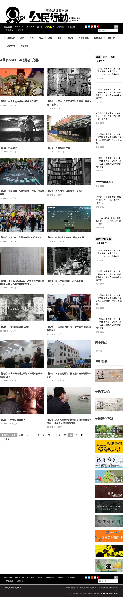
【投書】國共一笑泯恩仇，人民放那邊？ (66, 280)
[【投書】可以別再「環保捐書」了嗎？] (69, 171)
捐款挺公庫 (49, 27)
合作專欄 (11, 46)
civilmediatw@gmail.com (109, 593)
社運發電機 (84, 37)
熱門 (105, 56)
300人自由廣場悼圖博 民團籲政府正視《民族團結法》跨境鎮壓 (108, 221)
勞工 (41, 37)
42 (82, 435)
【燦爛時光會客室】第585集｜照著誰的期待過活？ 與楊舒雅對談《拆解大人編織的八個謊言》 (108, 94)
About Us (19, 27)
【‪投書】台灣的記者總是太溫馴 (14, 326)
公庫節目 (98, 37)
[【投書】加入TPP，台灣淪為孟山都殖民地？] (22, 218)
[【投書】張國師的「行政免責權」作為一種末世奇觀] (22, 171)
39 (65, 435)
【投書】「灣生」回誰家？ (12, 419)
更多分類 (24, 46)
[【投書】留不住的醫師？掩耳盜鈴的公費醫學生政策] (69, 354)
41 (76, 435)
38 (59, 435)
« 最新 (21, 435)
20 (43, 435)
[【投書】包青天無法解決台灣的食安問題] (22, 82)
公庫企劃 (111, 37)
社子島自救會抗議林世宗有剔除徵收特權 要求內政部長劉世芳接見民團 (108, 116)
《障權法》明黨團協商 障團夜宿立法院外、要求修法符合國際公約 (108, 200)
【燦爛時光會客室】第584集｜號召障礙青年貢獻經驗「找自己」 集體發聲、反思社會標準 (109, 138)
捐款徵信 (61, 27)
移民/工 (70, 37)
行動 (112, 56)
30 (49, 435)
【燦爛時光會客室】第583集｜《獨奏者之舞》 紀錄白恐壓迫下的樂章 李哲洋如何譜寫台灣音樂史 (109, 162)
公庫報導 (11, 37)
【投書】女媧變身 (8, 147)
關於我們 (8, 27)
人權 (32, 37)
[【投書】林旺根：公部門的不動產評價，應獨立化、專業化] (69, 82)
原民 (50, 37)
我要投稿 (71, 27)
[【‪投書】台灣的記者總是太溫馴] (22, 307)
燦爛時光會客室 (103, 238)
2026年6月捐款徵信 (104, 182)
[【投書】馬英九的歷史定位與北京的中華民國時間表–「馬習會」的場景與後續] (69, 400)
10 (38, 435)
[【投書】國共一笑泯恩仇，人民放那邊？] (69, 261)
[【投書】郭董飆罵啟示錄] (69, 128)
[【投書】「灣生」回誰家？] (22, 400)
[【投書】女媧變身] (22, 128)
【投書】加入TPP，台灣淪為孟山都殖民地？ (21, 237)
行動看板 (9, 30)
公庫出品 (19, 30)
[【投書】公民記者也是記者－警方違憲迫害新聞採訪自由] (69, 307)
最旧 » (8, 439)
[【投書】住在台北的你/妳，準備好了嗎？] (69, 218)
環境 (22, 37)
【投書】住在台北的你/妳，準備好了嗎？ (66, 237)
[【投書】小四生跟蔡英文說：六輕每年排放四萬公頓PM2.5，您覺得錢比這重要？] (22, 261)
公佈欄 (39, 27)
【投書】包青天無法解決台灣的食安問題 (19, 101)
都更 (60, 37)
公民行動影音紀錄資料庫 (12, 588)
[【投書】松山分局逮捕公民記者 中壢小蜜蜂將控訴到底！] (22, 354)
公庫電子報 (101, 243)
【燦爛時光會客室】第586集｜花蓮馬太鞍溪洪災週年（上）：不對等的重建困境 (108, 71)
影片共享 (30, 27)
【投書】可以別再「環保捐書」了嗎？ (65, 190)
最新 (98, 56)
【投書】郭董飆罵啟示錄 (58, 147)
